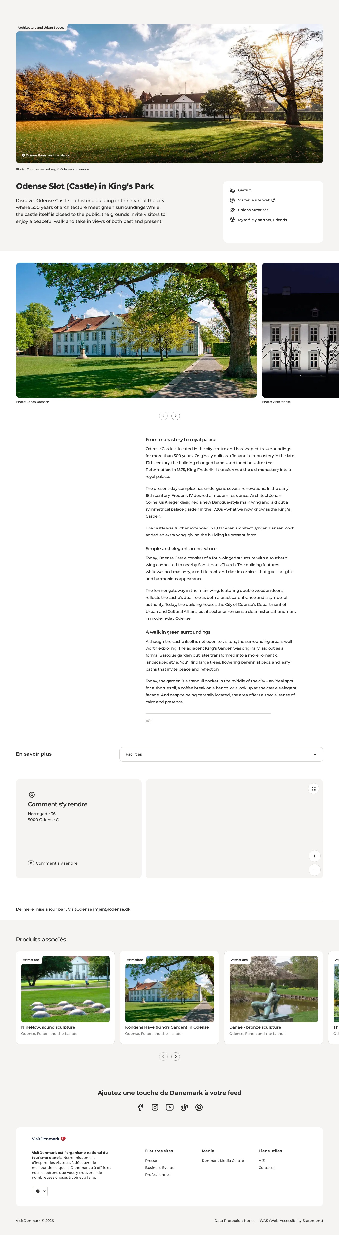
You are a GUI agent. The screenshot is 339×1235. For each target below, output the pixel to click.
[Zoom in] (315, 856)
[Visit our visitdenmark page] (169, 1107)
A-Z (262, 1160)
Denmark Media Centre (223, 1160)
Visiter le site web (254, 200)
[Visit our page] (155, 1107)
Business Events (159, 1167)
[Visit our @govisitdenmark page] (184, 1107)
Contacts (266, 1167)
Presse (151, 1160)
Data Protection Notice (235, 1220)
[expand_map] (313, 788)
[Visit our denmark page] (140, 1107)
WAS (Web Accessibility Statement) (291, 1220)
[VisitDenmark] (49, 1138)
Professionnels (158, 1174)
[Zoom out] (315, 870)
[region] (234, 828)
